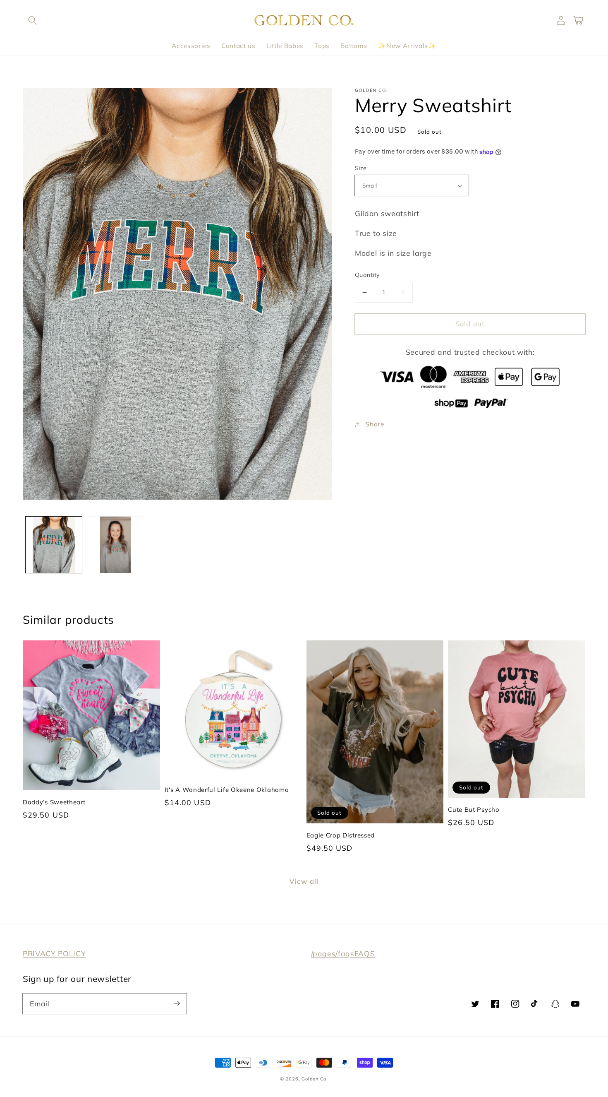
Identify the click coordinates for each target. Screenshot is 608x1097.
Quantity (367, 275)
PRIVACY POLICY (54, 953)
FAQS (364, 953)
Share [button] (374, 424)
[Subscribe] (177, 1003)
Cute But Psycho (473, 809)
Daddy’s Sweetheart (54, 802)
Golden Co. (315, 1079)
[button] (33, 20)
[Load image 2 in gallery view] (115, 545)
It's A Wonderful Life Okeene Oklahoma (227, 790)
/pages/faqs (332, 953)
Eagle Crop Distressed (340, 835)
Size (361, 168)
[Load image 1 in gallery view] (54, 545)
